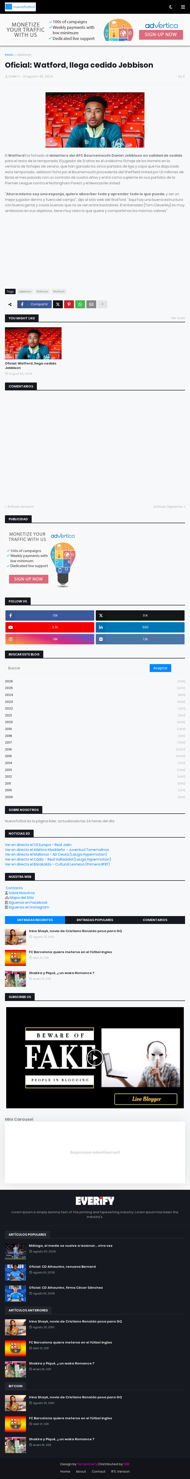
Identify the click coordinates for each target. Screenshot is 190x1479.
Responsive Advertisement (95, 1152)
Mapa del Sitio (22, 897)
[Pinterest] (69, 304)
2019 (95, 729)
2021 (95, 715)
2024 (95, 694)
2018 (95, 735)
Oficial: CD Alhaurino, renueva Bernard (62, 1267)
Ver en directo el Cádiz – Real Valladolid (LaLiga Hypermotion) (58, 859)
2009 (95, 797)
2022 (95, 708)
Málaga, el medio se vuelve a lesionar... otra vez (71, 1246)
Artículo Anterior (20, 506)
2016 (95, 749)
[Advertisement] (95, 248)
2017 (95, 742)
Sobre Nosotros (22, 892)
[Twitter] (58, 304)
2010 (95, 790)
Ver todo (178, 318)
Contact (99, 1471)
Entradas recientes (35, 920)
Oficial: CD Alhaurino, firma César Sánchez (66, 1288)
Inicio (9, 54)
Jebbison (23, 54)
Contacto (14, 887)
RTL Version (120, 1471)
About (81, 1471)
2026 (95, 681)
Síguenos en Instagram (28, 907)
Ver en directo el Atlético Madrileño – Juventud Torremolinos (57, 849)
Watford (59, 291)
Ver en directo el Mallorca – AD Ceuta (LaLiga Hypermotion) (56, 854)
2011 (95, 783)
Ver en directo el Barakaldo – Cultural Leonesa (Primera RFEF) (57, 864)
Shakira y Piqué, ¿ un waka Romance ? (61, 973)
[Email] (91, 304)
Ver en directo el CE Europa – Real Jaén (38, 844)
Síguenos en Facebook (28, 902)
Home (65, 1471)
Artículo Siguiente (168, 506)
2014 (95, 763)
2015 (95, 756)
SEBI (126, 1464)
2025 (95, 688)
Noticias (42, 291)
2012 (95, 776)
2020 (95, 722)
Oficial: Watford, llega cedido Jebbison (30, 365)
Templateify (87, 1464)
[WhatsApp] (80, 304)
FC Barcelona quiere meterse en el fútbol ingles (70, 952)
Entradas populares (95, 920)
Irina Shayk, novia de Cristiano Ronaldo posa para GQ (75, 931)
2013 (95, 770)
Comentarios (155, 920)
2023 (95, 701)
